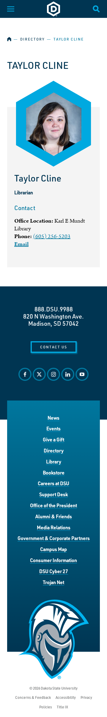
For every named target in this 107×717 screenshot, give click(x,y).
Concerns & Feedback (33, 697)
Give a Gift (53, 439)
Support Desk (53, 494)
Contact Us (53, 346)
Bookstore (53, 472)
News (53, 418)
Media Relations (53, 527)
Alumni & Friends (53, 516)
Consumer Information (53, 560)
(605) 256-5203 (51, 236)
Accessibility (66, 697)
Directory (32, 39)
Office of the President (53, 505)
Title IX (62, 707)
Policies (45, 707)
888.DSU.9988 (53, 309)
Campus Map (53, 549)
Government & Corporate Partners (54, 538)
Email (21, 244)
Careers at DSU (53, 483)
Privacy (86, 697)
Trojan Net (53, 582)
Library (53, 461)
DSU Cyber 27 (53, 571)
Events (53, 428)
